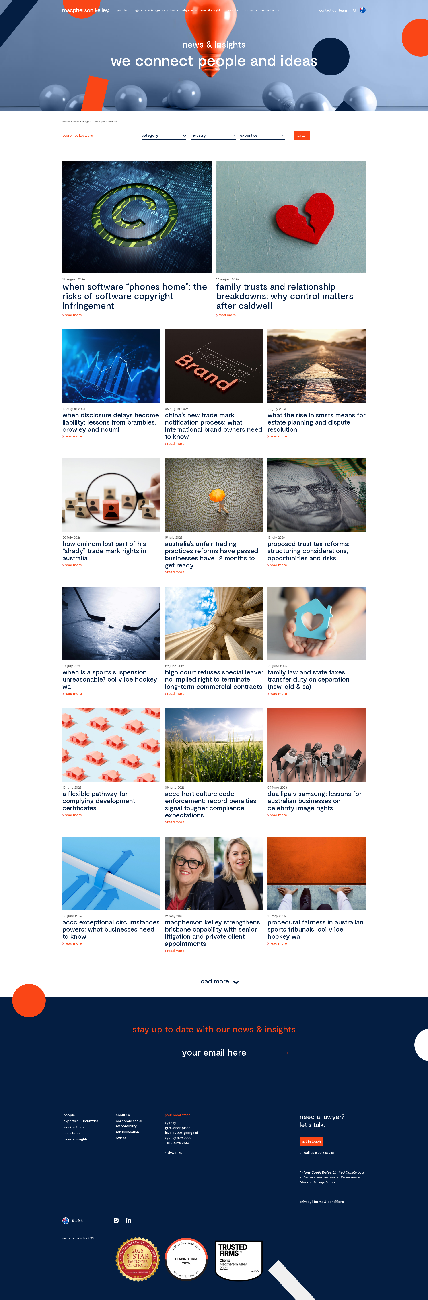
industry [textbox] (198, 135)
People (122, 10)
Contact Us (267, 10)
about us (123, 1115)
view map (174, 1152)
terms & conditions (329, 1201)
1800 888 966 (324, 1152)
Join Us (249, 10)
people (69, 1115)
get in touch (311, 1141)
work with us (74, 1127)
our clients (72, 1133)
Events (233, 10)
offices (121, 1138)
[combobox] (164, 135)
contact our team (333, 10)
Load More (214, 981)
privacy (305, 1201)
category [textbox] (150, 135)
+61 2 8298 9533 (177, 1142)
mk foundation (127, 1132)
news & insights (76, 1139)
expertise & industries (81, 1121)
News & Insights (211, 10)
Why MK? (187, 10)
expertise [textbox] (249, 135)
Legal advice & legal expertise (154, 10)
